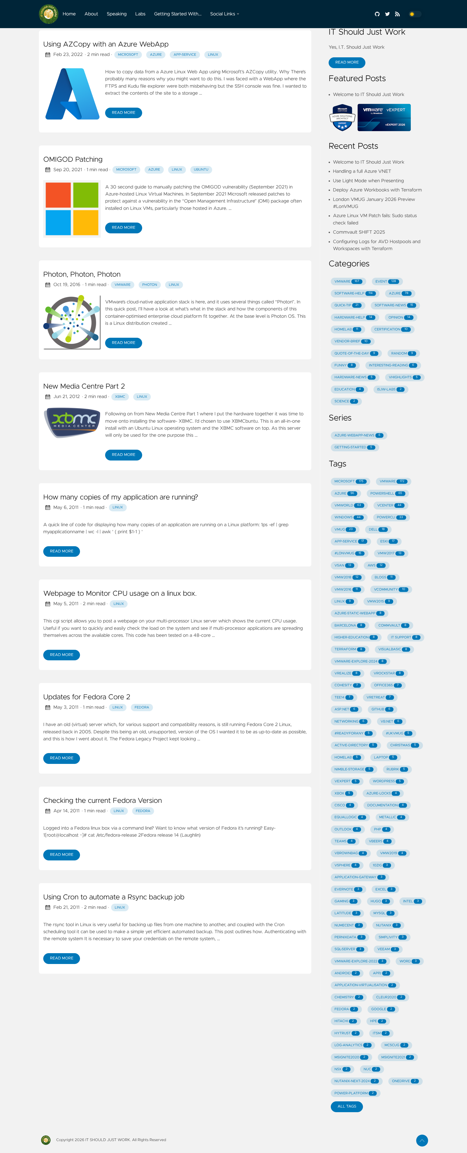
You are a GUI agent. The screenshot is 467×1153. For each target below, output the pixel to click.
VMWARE (347, 281)
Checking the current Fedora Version (102, 800)
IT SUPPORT (404, 637)
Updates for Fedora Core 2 (86, 697)
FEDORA (345, 1009)
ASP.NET (345, 709)
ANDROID (346, 973)
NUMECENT (347, 925)
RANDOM (402, 353)
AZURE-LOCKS (381, 793)
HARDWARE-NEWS (353, 377)
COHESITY (346, 685)
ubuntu (201, 169)
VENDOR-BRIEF (351, 341)
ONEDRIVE (404, 1081)
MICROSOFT (349, 481)
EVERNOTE (347, 889)
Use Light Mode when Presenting (368, 180)
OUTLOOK (346, 829)
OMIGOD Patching (73, 159)
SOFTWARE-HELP (354, 293)
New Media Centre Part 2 (84, 386)
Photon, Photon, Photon (82, 274)
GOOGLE (381, 1009)
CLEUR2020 (389, 997)
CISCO (343, 805)
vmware (123, 285)
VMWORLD (348, 505)
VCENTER (389, 505)
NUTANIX (387, 925)
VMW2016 (346, 589)
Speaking (116, 14)
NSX (341, 1069)
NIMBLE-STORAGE (352, 769)
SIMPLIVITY (391, 937)
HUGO (379, 901)
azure (156, 55)
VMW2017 (389, 553)
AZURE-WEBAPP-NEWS (358, 435)
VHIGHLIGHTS (403, 377)
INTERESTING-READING (391, 365)
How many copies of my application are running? (120, 497)
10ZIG (380, 865)
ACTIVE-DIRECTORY (354, 745)
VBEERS (378, 841)
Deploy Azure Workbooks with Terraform (377, 190)
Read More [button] (347, 62)
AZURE (398, 293)
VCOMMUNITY (389, 589)
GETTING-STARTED (353, 447)
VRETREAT (379, 697)
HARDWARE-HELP (353, 317)
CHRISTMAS (403, 745)
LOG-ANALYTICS (351, 1045)
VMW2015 (378, 601)
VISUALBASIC (392, 649)
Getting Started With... (178, 14)
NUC (370, 1069)
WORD (407, 961)
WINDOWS (348, 517)
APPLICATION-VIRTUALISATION (364, 985)
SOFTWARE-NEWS (394, 305)
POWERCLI (390, 517)
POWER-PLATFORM (354, 1093)
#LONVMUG (348, 553)
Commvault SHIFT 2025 (359, 232)
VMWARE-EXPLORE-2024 (359, 661)
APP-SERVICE (349, 541)
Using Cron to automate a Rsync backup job (113, 897)
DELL (377, 529)
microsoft (128, 55)
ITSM (379, 1033)
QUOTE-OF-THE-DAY (355, 353)
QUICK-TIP (346, 305)
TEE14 (342, 697)
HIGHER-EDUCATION (355, 637)
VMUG (344, 529)
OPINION (399, 317)
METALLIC (390, 817)
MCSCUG (395, 1045)
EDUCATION (348, 389)
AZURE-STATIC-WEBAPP (358, 613)
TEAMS (344, 841)
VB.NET (390, 721)
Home (69, 14)
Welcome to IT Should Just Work (368, 94)
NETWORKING (349, 721)
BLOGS (384, 577)
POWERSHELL (386, 493)
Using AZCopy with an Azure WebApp (106, 44)
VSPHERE (345, 865)
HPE (376, 1021)
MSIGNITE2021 (396, 1057)
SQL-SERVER (348, 949)
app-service (185, 55)
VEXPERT (345, 781)
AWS (375, 565)
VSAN (343, 565)
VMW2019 (391, 853)
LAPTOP (384, 757)
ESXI (387, 541)
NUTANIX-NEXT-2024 (355, 1081)
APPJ (380, 973)
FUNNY (344, 365)
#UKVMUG (397, 733)
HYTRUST (345, 1033)
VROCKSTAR (387, 673)
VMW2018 (346, 577)
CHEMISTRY (347, 997)
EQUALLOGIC (349, 817)
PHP (380, 829)
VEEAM (387, 949)
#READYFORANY (352, 733)
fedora (142, 707)
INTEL (411, 901)
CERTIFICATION (391, 329)
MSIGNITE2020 (350, 1057)
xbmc (120, 397)
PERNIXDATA (348, 937)
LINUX (343, 601)
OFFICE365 (386, 685)
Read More (123, 113)
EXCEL (383, 889)
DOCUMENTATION (385, 805)
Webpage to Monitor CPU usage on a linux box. (120, 593)
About (91, 14)
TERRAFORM (348, 649)
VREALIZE (346, 673)
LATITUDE (346, 913)
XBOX (342, 793)
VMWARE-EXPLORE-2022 (359, 961)
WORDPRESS (387, 781)
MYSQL (382, 913)
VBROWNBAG (349, 853)
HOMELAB (346, 329)
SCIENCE (345, 401)
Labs (140, 14)
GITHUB (381, 709)
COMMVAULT (392, 625)
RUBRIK (395, 769)
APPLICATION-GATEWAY (358, 877)
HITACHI (344, 1021)
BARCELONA (348, 625)
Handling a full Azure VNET (362, 171)
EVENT (386, 281)
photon (149, 285)
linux (213, 55)
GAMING (344, 901)
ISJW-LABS (389, 389)
